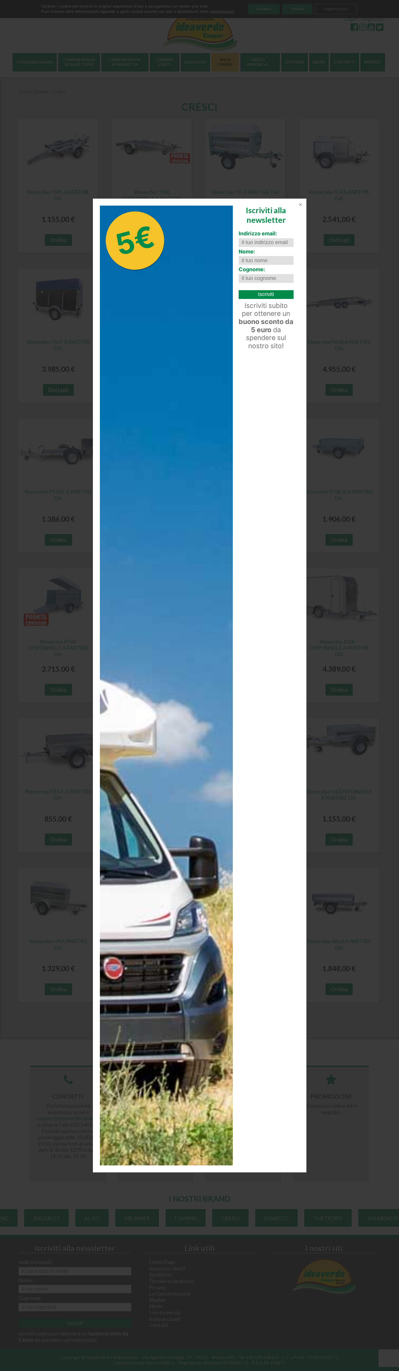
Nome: (247, 251)
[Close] (300, 205)
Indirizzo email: (258, 233)
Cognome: (252, 269)
